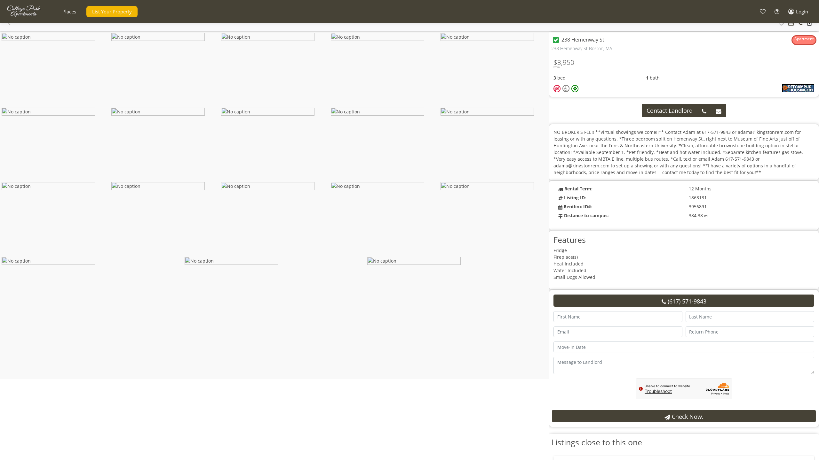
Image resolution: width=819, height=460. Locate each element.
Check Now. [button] (686, 416)
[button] (69, 11)
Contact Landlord (670, 110)
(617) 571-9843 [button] (686, 301)
